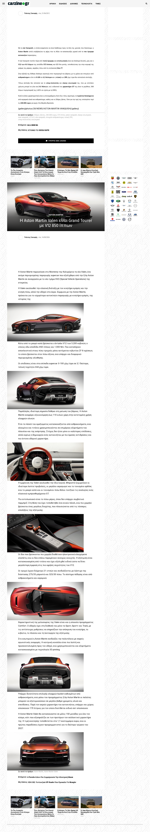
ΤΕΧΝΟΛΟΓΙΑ (86, 4)
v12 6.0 (31, 117)
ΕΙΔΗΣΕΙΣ (63, 4)
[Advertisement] (125, 105)
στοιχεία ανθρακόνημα (55, 117)
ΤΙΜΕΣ (98, 4)
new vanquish (23, 117)
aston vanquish (71, 115)
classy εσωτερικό (84, 115)
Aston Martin (38, 772)
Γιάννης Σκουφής (30, 13)
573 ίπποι (61, 115)
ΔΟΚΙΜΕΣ (74, 4)
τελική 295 (68, 117)
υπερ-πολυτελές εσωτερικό (29, 120)
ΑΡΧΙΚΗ (52, 4)
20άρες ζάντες (39, 115)
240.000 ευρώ (51, 115)
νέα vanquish (40, 117)
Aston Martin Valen (51, 772)
